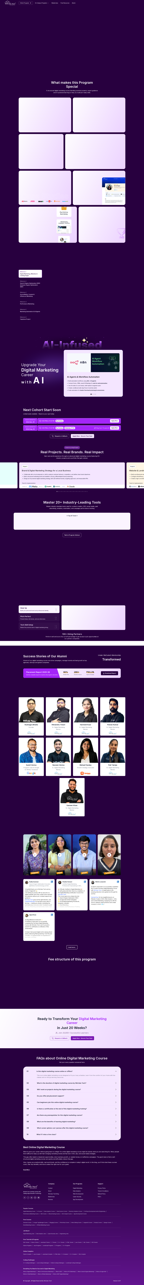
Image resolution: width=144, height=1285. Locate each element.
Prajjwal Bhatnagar (30, 901)
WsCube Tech (29, 899)
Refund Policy (102, 1194)
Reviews (50, 1199)
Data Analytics (77, 1191)
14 (76, 491)
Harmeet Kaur (95, 897)
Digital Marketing (77, 1188)
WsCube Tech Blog (53, 1194)
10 (70, 491)
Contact (50, 1188)
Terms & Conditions (103, 1191)
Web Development (78, 1194)
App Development (78, 1199)
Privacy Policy (102, 1188)
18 (82, 491)
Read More (26, 1169)
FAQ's (99, 1196)
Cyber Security (77, 1196)
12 (73, 491)
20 (85, 491)
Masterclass (51, 1196)
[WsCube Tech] (10, 3)
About (49, 1191)
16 (79, 491)
